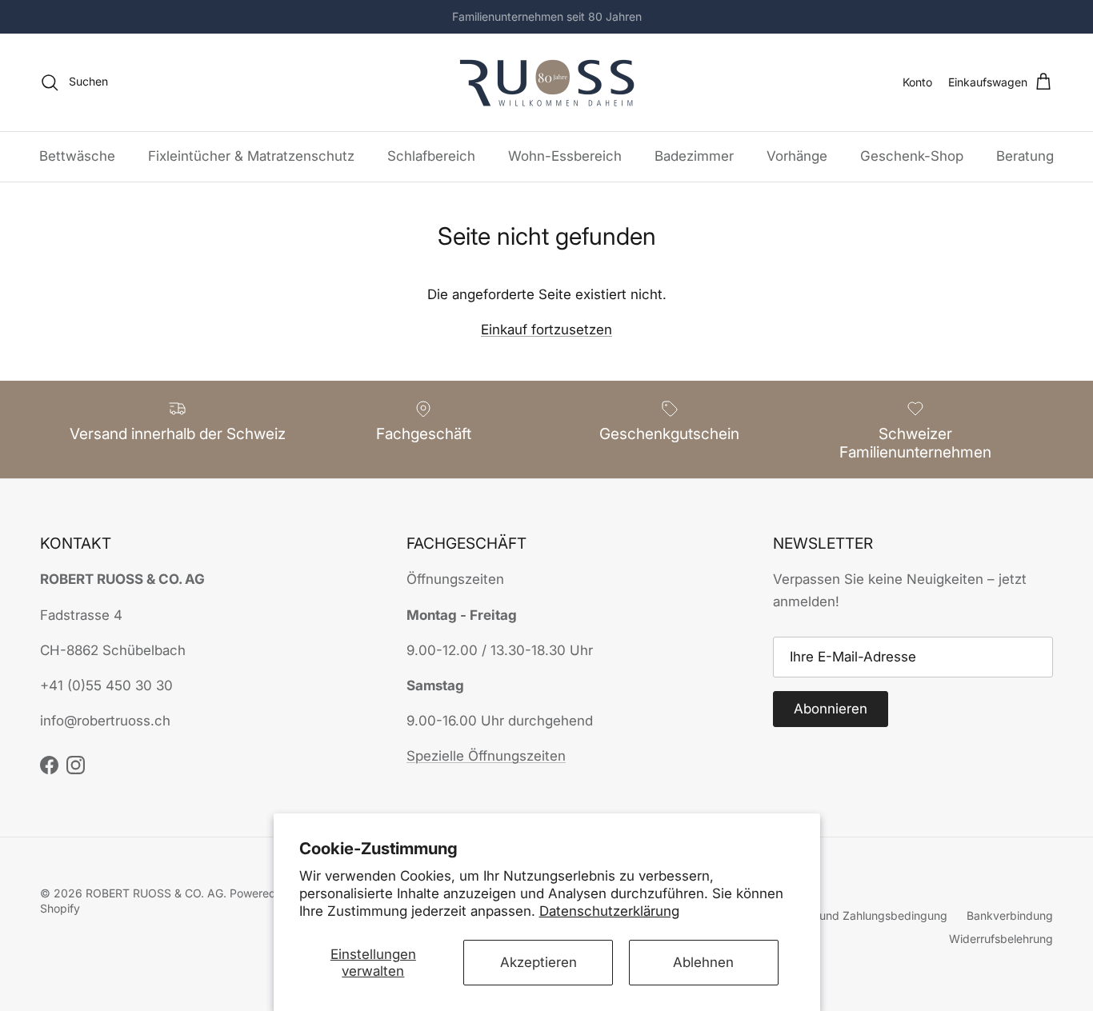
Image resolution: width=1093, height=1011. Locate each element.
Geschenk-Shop (911, 156)
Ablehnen (703, 962)
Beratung (1025, 156)
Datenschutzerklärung (609, 911)
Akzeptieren (538, 962)
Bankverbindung (1010, 915)
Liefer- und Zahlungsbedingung (865, 915)
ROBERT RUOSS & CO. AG (154, 893)
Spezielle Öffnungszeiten (486, 756)
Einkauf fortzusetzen (546, 330)
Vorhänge (797, 156)
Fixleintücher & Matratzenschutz (251, 156)
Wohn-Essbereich (565, 156)
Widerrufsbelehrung (1001, 938)
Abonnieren (830, 709)
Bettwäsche (77, 156)
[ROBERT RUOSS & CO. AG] (547, 82)
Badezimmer (694, 156)
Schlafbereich (431, 156)
